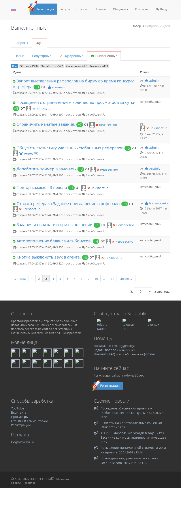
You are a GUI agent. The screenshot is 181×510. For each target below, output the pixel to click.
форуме (149, 354)
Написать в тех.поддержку (114, 346)
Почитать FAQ (104, 354)
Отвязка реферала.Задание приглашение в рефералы (68, 203)
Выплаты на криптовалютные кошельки (131, 423)
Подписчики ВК (23, 442)
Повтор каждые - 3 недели (42, 187)
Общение (119, 9)
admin (154, 80)
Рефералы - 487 (76, 66)
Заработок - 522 (52, 66)
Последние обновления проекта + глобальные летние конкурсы (126, 410)
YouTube (17, 408)
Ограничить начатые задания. (46, 124)
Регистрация (45, 9)
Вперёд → (126, 279)
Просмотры (19, 417)
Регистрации (21, 425)
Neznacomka (158, 203)
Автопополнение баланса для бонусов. (54, 241)
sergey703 (31, 153)
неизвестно (108, 125)
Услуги (65, 9)
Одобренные (73, 56)
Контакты (141, 9)
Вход (163, 9)
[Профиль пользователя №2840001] (28, 108)
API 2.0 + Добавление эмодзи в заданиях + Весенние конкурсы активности (132, 435)
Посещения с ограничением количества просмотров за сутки (76, 102)
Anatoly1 (155, 168)
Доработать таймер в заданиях (46, 168)
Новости (82, 9)
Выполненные (105, 56)
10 (96, 279)
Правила (100, 9)
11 (112, 279)
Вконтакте (18, 412)
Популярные (41, 56)
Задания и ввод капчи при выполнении (54, 224)
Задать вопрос (105, 350)
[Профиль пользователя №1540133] (15, 153)
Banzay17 (44, 109)
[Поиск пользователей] (92, 124)
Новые (20, 56)
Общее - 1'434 (29, 66)
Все (14, 66)
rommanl (59, 87)
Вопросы (21, 43)
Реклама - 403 (98, 66)
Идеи (39, 43)
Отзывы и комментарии (29, 421)
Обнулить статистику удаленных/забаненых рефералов (70, 147)
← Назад (20, 279)
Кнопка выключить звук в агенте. (49, 257)
